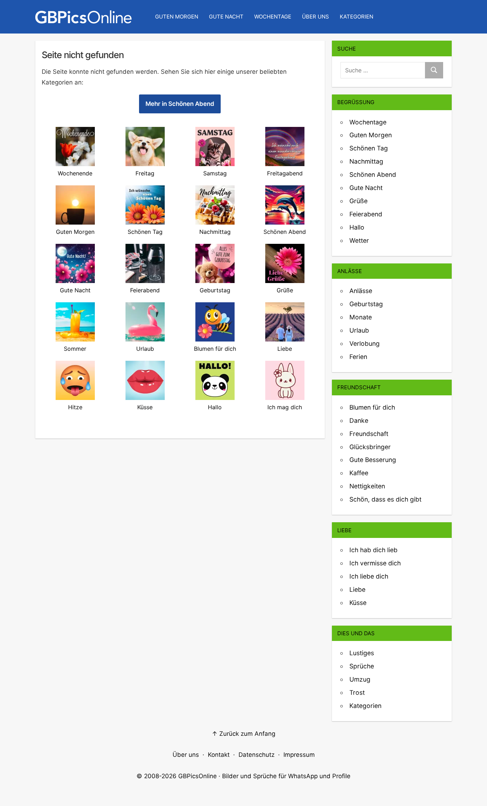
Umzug (359, 679)
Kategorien (356, 16)
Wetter (359, 240)
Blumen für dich (372, 407)
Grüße (358, 201)
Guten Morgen (176, 16)
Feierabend (365, 214)
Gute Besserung (372, 459)
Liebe (357, 589)
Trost (357, 692)
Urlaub (359, 330)
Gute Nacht (226, 16)
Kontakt (219, 754)
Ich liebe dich (368, 576)
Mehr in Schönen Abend (179, 103)
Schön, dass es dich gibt (385, 499)
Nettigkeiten (367, 486)
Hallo (356, 227)
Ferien (358, 356)
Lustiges (361, 653)
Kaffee (358, 473)
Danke (358, 420)
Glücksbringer (370, 447)
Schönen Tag (368, 148)
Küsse (357, 602)
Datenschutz (257, 754)
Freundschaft (368, 433)
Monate (360, 317)
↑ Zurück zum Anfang (243, 733)
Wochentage (272, 16)
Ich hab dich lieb (373, 550)
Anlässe (360, 290)
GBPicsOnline (197, 776)
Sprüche (361, 666)
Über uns (315, 16)
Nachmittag (366, 161)
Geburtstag (366, 304)
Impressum (299, 754)
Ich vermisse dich (375, 563)
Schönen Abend (372, 174)
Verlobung (364, 343)
